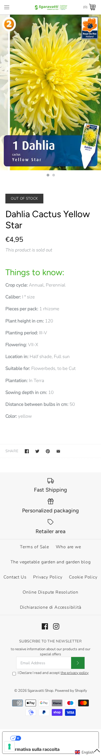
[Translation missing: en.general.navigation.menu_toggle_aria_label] (6, 7)
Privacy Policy (47, 577)
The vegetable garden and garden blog (51, 562)
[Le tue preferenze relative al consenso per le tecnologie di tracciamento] (9, 746)
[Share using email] (58, 451)
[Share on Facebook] (27, 451)
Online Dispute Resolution (50, 592)
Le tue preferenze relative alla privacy (56, 738)
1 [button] (47, 175)
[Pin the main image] (48, 451)
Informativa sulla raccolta (33, 749)
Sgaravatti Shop (40, 690)
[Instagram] (56, 626)
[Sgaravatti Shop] (50, 7)
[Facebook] (45, 626)
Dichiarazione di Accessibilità (50, 607)
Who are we (68, 547)
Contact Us (15, 577)
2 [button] (53, 175)
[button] (87, 752)
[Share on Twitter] (37, 451)
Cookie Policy (83, 577)
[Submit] (78, 663)
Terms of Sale (34, 547)
